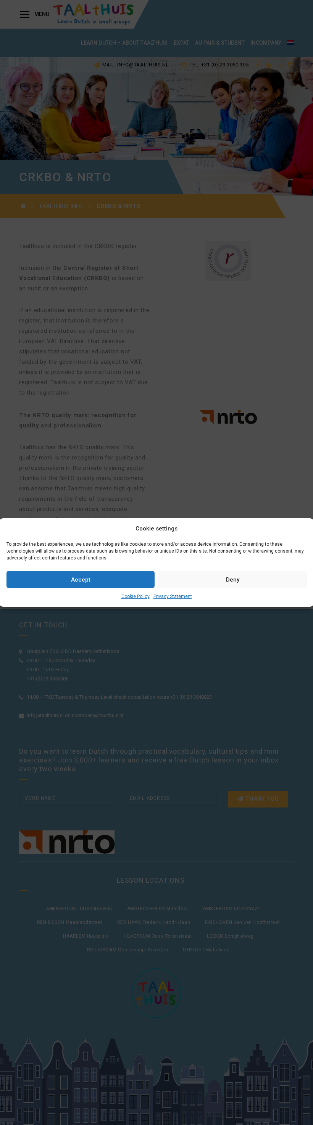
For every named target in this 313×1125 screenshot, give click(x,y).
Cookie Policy (135, 596)
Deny (232, 579)
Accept (80, 579)
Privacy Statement (172, 596)
